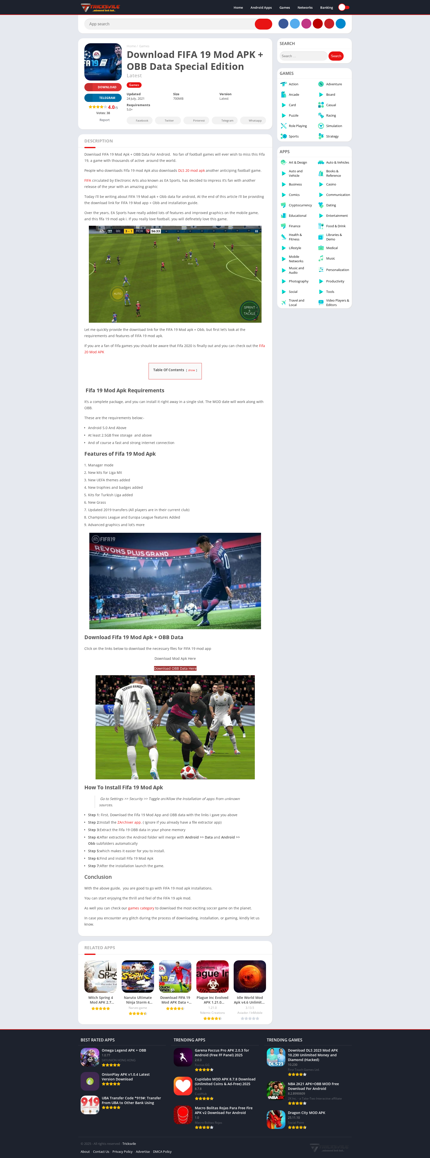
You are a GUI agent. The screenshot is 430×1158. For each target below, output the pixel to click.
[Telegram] (341, 24)
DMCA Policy (162, 1151)
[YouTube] (318, 24)
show (191, 370)
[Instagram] (306, 24)
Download (107, 87)
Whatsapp (255, 120)
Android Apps (261, 7)
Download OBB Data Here (175, 668)
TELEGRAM (107, 98)
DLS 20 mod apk (191, 170)
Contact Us (101, 1151)
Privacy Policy (122, 1151)
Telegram (227, 120)
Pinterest (199, 120)
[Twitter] (295, 24)
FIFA (87, 180)
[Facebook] (283, 24)
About (85, 1151)
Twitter (169, 120)
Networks (305, 7)
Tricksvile (129, 1143)
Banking (326, 7)
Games (284, 7)
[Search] (263, 24)
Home (238, 7)
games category (141, 908)
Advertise (143, 1151)
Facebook (142, 120)
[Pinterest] (329, 24)
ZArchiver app (129, 822)
